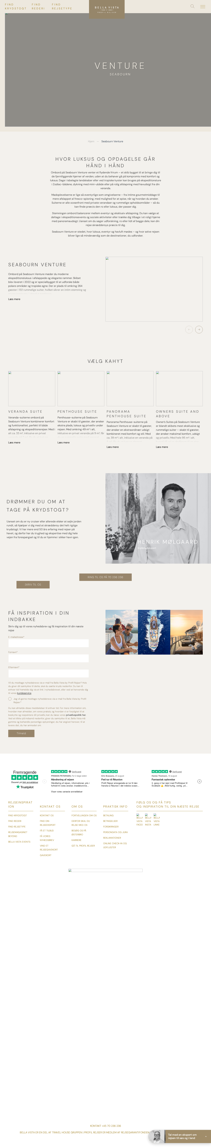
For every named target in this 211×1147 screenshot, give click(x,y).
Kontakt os (47, 815)
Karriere (76, 840)
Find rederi (14, 821)
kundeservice (24, 693)
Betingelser (110, 821)
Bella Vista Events (19, 841)
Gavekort (45, 855)
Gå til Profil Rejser (83, 845)
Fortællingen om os (84, 815)
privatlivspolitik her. (76, 714)
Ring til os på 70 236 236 (105, 577)
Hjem (91, 141)
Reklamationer (112, 837)
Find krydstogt (17, 815)
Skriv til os (33, 584)
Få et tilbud (47, 830)
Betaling (108, 815)
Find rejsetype (17, 826)
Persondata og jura (115, 832)
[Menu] (202, 6)
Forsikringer (111, 826)
